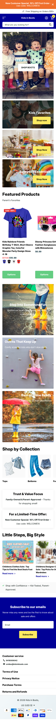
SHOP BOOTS (28, 67)
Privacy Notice (11, 678)
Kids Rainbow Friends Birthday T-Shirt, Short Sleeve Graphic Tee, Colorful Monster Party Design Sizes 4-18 (17, 247)
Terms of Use (10, 671)
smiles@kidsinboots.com (17, 664)
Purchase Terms (12, 684)
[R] (18, 261)
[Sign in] (46, 17)
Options (11, 274)
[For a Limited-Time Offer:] (28, 519)
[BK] (9, 261)
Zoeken (50, 24)
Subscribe (28, 634)
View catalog (4, 18)
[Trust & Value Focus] (28, 499)
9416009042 (11, 660)
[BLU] (4, 261)
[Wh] (14, 261)
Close (52, 4)
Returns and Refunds (14, 691)
